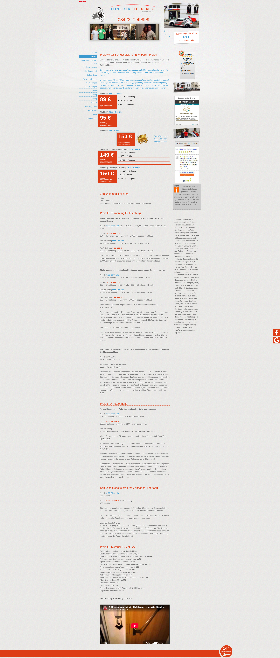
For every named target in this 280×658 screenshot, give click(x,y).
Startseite (93, 53)
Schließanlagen (90, 87)
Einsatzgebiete (91, 106)
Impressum (92, 110)
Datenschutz (92, 118)
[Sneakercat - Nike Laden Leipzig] (101, 32)
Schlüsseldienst (90, 71)
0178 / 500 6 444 (186, 40)
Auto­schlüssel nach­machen (89, 62)
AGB (95, 114)
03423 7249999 (133, 19)
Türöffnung (92, 99)
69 (186, 37)
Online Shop (92, 75)
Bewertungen (91, 67)
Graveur (94, 91)
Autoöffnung (92, 95)
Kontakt (94, 103)
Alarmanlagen (91, 83)
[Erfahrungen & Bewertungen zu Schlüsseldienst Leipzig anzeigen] (186, 110)
